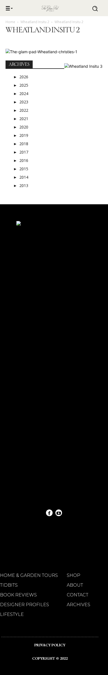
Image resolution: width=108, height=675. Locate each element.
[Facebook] (49, 512)
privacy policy (49, 644)
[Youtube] (58, 512)
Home (10, 22)
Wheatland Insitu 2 (34, 22)
